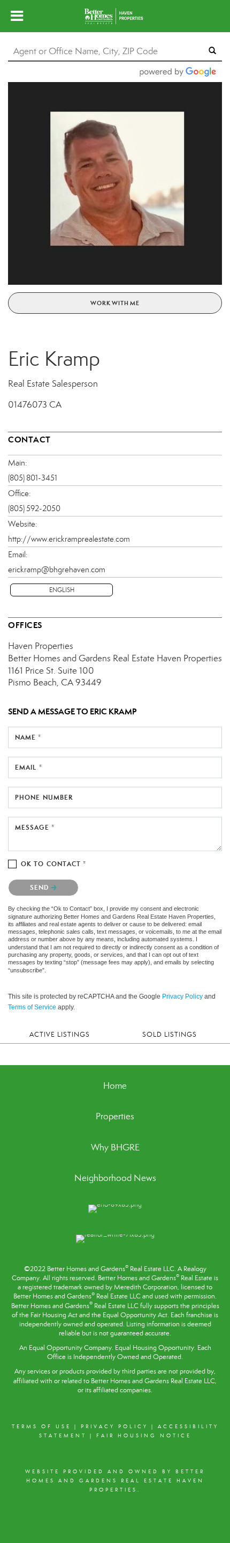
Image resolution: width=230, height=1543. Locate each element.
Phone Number (44, 797)
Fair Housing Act (54, 1315)
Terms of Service (32, 1007)
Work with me (115, 303)
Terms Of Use (41, 1426)
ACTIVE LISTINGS (59, 1034)
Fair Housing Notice (143, 1436)
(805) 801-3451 (32, 478)
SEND (40, 887)
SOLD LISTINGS (169, 1034)
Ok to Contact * (54, 864)
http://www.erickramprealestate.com (69, 539)
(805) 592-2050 (34, 508)
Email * (28, 767)
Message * (35, 827)
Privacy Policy (182, 996)
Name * (28, 737)
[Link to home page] (115, 16)
